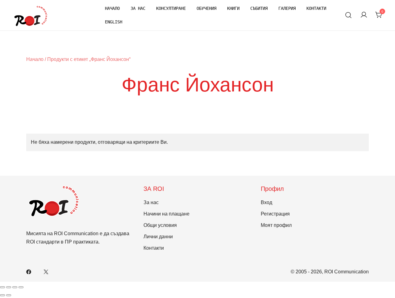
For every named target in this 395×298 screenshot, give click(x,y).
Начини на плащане (166, 213)
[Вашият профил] (364, 15)
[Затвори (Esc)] (21, 287)
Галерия (287, 8)
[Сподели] (14, 287)
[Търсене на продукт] (348, 15)
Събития (259, 8)
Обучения (206, 8)
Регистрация (275, 213)
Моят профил (276, 225)
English (113, 21)
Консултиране (171, 8)
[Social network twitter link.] (46, 271)
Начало (112, 8)
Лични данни (158, 236)
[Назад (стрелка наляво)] (2, 295)
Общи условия (160, 225)
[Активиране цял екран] (8, 287)
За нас (138, 8)
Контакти (316, 8)
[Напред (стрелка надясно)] (8, 295)
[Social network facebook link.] (28, 271)
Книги (233, 8)
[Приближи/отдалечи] (2, 287)
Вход (266, 202)
